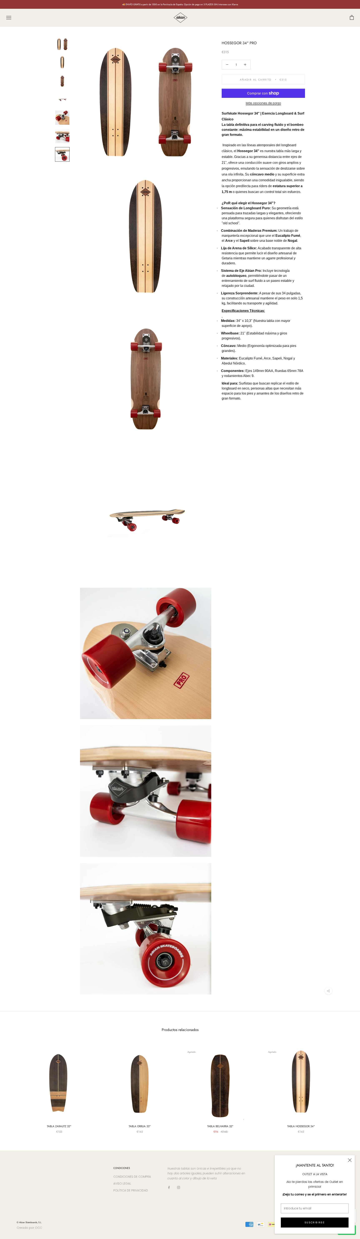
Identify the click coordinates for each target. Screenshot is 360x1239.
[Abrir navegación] (8, 17)
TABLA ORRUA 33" (140, 1126)
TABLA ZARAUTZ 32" (59, 1126)
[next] (347, 1086)
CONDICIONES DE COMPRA (132, 1177)
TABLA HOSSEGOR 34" (301, 1126)
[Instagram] (178, 1187)
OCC (38, 1228)
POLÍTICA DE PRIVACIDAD (130, 1190)
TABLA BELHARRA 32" (220, 1126)
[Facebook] (169, 1187)
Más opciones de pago (263, 103)
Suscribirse (315, 1222)
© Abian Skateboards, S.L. (29, 1222)
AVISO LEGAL (122, 1183)
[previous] (13, 1086)
